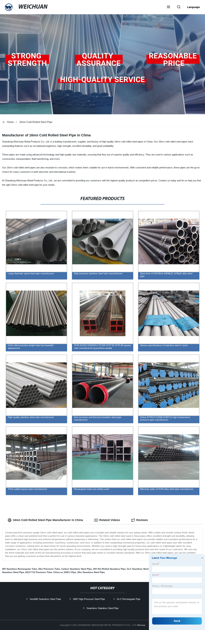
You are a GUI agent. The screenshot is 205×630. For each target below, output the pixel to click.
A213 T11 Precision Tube (38, 572)
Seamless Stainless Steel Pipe (102, 608)
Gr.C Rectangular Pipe (128, 599)
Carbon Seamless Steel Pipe (76, 569)
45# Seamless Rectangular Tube (19, 569)
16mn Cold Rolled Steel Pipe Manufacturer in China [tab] (48, 520)
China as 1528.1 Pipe (64, 572)
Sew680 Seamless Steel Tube (45, 599)
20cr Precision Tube (49, 569)
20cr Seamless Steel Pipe (91, 572)
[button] (168, 7)
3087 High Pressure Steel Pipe (89, 599)
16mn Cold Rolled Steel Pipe (35, 122)
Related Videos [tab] (109, 520)
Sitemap (141, 625)
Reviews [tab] (142, 520)
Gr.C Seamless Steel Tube (141, 569)
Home (10, 122)
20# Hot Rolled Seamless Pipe (109, 569)
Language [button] (193, 7)
